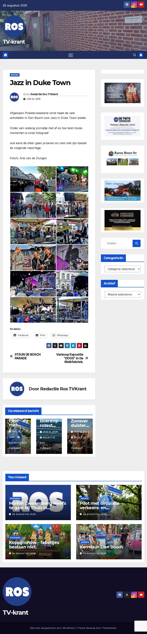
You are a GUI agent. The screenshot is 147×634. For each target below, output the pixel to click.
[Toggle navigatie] (70, 55)
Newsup (90, 627)
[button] (134, 55)
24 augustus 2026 (95, 553)
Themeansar (109, 627)
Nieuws (14, 75)
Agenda (85, 542)
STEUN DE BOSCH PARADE (28, 356)
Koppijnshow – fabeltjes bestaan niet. (34, 544)
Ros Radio (15, 498)
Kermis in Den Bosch (101, 546)
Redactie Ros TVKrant (44, 94)
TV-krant (14, 41)
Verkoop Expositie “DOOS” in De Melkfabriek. (69, 358)
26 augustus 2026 (24, 514)
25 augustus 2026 (24, 553)
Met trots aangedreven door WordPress (52, 627)
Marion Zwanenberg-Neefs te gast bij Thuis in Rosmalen (37, 508)
